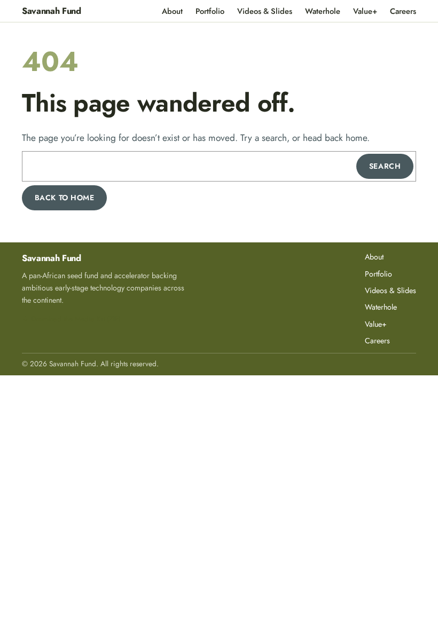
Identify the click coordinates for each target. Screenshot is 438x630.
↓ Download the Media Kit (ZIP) (71, 318)
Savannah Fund (51, 10)
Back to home (65, 197)
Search (385, 166)
